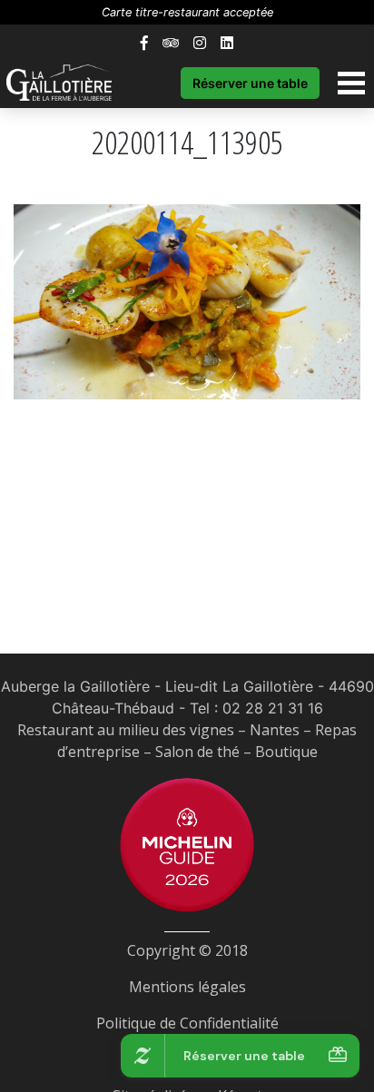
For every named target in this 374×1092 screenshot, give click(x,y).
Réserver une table (250, 83)
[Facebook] (144, 43)
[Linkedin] (227, 43)
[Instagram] (199, 43)
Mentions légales (187, 987)
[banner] (68, 82)
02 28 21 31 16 (272, 708)
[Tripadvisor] (170, 43)
